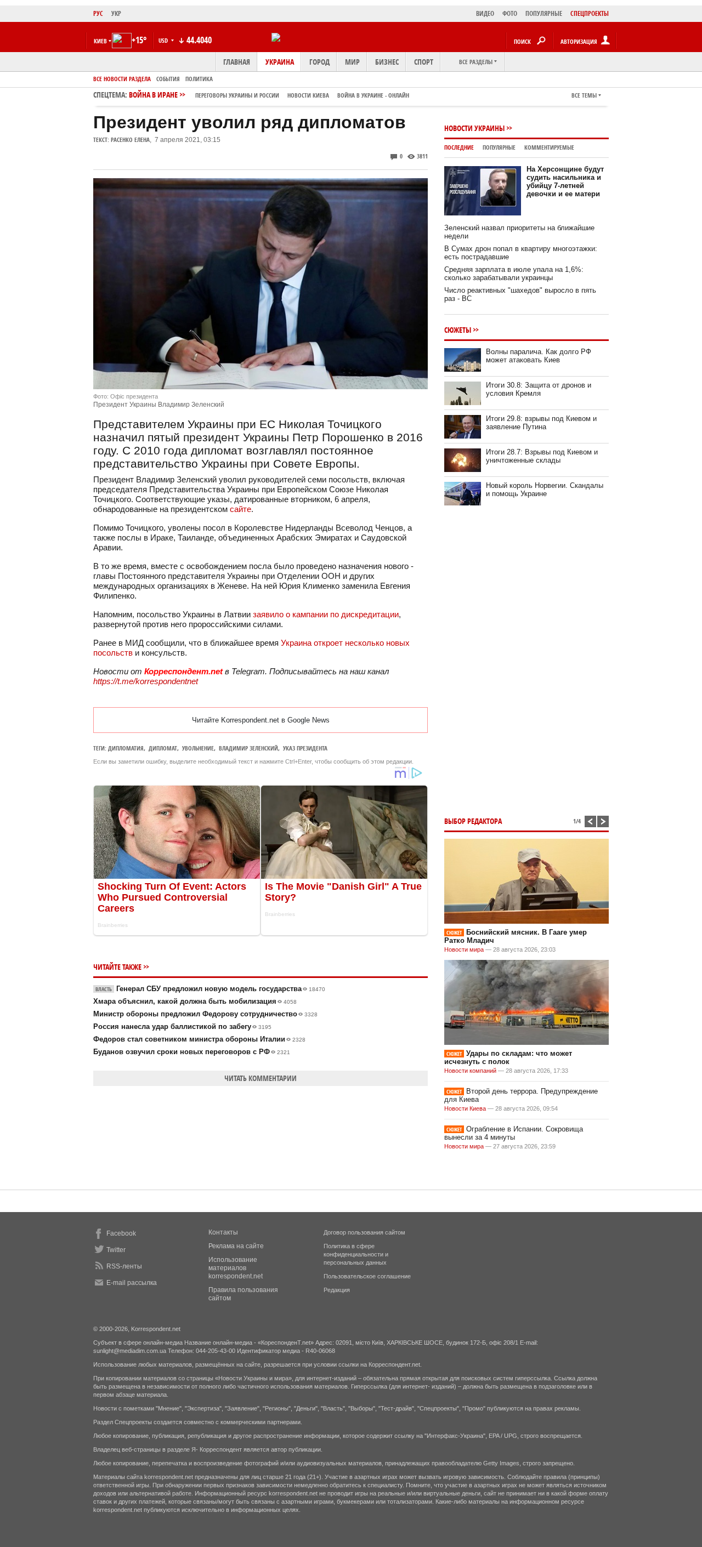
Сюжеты (457, 330)
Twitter (116, 1250)
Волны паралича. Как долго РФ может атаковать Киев (538, 356)
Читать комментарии (260, 1078)
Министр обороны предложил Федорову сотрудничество (205, 1014)
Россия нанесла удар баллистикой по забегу (182, 1026)
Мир (352, 61)
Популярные (499, 147)
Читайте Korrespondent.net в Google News (261, 720)
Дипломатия (126, 748)
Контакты (223, 1232)
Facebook (121, 1233)
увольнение (198, 748)
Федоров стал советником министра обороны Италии (199, 1039)
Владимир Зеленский (248, 748)
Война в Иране (269, 94)
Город (319, 61)
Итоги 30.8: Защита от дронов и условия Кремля (538, 389)
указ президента (305, 748)
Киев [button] (100, 41)
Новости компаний (470, 1070)
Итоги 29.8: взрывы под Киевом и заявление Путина (541, 422)
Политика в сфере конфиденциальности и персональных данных (356, 1254)
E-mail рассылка (131, 1283)
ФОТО (509, 13)
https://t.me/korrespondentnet (145, 681)
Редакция (337, 1290)
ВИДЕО (485, 13)
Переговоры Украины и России (237, 95)
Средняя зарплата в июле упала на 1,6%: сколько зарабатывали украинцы (514, 273)
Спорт (423, 61)
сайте (240, 509)
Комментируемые (549, 147)
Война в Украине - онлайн (373, 95)
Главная (236, 61)
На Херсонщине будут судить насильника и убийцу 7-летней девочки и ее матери (565, 181)
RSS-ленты (124, 1266)
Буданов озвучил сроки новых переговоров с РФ (191, 1052)
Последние (459, 147)
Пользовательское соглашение (367, 1276)
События (168, 79)
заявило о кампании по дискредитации (326, 614)
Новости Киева (465, 1108)
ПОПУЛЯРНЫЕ (543, 13)
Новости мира (464, 949)
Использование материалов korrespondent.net (235, 1268)
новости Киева (308, 95)
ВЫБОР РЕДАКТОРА (473, 821)
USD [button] (163, 40)
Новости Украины (474, 128)
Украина (279, 61)
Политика (199, 79)
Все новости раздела (122, 79)
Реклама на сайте (236, 1246)
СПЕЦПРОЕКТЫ (589, 13)
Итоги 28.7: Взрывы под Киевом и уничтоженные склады (542, 456)
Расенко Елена (130, 139)
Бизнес (387, 61)
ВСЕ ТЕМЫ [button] (584, 95)
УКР (116, 13)
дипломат (163, 748)
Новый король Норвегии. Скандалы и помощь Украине (544, 489)
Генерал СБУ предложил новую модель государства (210, 989)
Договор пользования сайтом (364, 1232)
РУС (98, 13)
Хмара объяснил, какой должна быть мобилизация (195, 1001)
